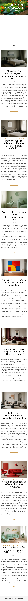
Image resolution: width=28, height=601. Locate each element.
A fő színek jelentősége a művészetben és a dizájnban (14, 282)
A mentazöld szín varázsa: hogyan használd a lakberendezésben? (14, 550)
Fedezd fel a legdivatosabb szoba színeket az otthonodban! (14, 415)
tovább (14, 112)
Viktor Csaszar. (20, 598)
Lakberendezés (8, 69)
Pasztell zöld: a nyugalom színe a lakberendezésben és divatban (14, 216)
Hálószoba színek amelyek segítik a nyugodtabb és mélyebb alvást (14, 75)
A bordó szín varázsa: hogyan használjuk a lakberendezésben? (14, 351)
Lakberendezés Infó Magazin (14, 6)
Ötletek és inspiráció (18, 278)
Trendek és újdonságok (18, 410)
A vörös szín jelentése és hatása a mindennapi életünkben (14, 484)
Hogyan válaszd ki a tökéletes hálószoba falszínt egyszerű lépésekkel (14, 144)
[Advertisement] (14, 29)
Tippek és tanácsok (18, 69)
